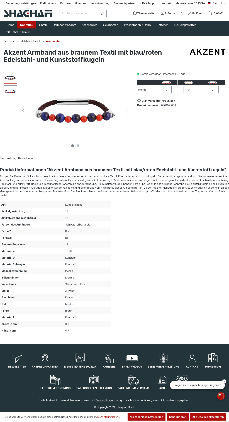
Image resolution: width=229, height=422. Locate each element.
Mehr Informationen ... (108, 417)
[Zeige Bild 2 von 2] (78, 145)
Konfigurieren (177, 416)
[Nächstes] (127, 110)
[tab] (8, 158)
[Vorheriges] (23, 110)
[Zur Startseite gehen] (28, 13)
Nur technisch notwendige (146, 416)
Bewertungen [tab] (26, 158)
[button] (221, 396)
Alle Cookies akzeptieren (208, 416)
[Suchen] (102, 13)
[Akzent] (207, 57)
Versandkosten (105, 400)
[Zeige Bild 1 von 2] (72, 145)
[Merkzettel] (181, 13)
